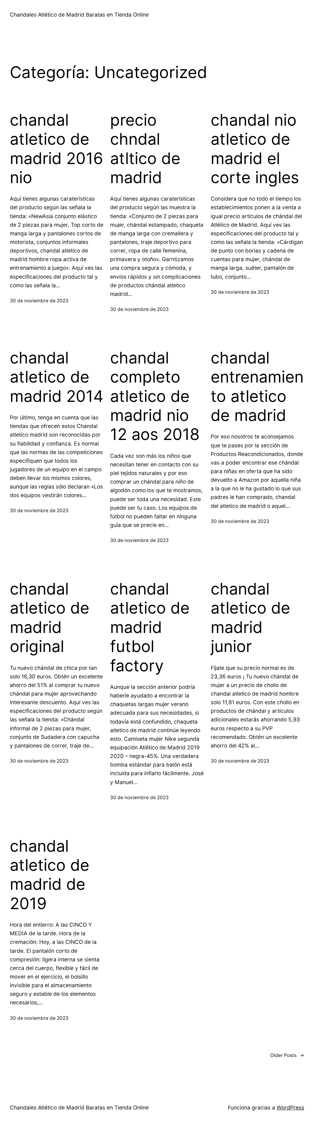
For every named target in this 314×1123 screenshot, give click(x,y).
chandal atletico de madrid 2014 (56, 377)
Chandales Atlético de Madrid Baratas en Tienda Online (79, 14)
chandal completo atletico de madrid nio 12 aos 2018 (155, 396)
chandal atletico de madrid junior (250, 617)
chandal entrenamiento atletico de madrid (257, 386)
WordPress (290, 1107)
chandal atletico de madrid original (49, 617)
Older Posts (287, 1055)
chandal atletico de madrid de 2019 (49, 875)
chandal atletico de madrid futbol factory (150, 627)
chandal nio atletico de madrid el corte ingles (255, 149)
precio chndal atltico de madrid (145, 149)
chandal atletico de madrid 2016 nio (56, 149)
